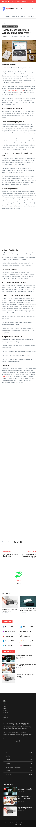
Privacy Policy (15, 16)
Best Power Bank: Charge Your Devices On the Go (9, 610)
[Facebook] (18, 583)
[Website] (17, 583)
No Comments (14, 36)
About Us (22, 16)
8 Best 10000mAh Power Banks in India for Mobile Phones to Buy (28, 609)
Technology (5, 26)
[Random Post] (29, 16)
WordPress (6, 376)
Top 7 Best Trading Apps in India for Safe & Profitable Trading (24, 798)
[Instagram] (20, 583)
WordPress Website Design (16, 90)
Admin (5, 36)
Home (3, 22)
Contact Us (7, 16)
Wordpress (9, 22)
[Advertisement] (18, 229)
